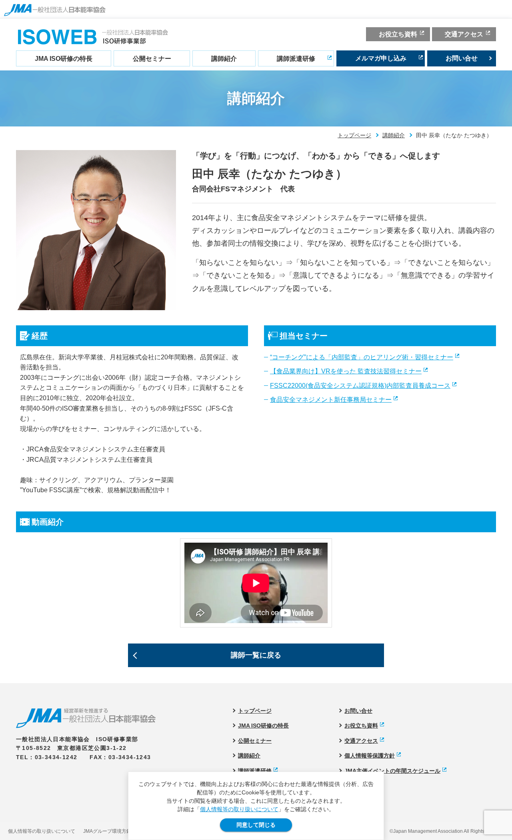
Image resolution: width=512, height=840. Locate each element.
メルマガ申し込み (380, 58)
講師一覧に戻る (256, 655)
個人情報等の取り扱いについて (239, 809)
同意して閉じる (256, 825)
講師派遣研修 (296, 58)
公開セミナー (152, 58)
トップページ (354, 135)
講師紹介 (224, 58)
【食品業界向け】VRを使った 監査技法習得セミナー (346, 371)
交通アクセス (464, 34)
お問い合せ (462, 58)
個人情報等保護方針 (369, 755)
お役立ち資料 (398, 34)
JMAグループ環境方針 (107, 831)
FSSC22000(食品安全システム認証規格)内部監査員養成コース (360, 385)
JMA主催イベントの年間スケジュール (392, 771)
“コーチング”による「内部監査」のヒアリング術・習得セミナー (361, 357)
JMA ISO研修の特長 (63, 58)
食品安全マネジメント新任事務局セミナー (331, 399)
